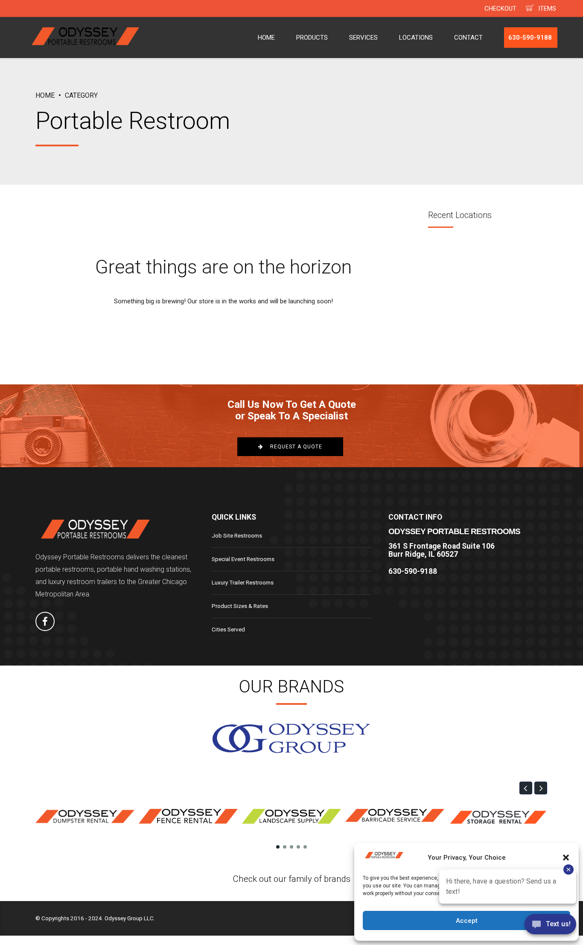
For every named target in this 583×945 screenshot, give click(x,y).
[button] (525, 788)
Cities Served (228, 629)
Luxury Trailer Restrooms (243, 582)
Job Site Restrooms (237, 535)
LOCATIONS (416, 37)
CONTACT (468, 37)
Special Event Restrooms (243, 558)
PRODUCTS (312, 37)
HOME (266, 37)
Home (45, 95)
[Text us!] (550, 927)
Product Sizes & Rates (240, 605)
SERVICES (363, 37)
